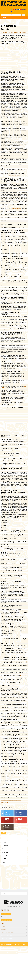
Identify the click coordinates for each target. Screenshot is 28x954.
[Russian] (11, 11)
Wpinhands (24, 944)
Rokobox (6, 852)
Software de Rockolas (14, 935)
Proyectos (24, 32)
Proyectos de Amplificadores (14, 932)
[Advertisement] (14, 57)
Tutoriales (14, 929)
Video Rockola (8, 944)
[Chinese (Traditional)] (13, 9)
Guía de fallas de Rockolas (16, 32)
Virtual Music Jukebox (9, 849)
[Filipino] (17, 9)
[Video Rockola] (14, 5)
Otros (5, 858)
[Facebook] (5, 910)
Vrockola (6, 845)
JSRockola (6, 855)
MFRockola (6, 842)
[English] (15, 9)
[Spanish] (13, 11)
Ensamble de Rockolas (5, 32)
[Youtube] (8, 910)
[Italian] (23, 9)
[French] (19, 9)
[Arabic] (11, 9)
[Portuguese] (25, 9)
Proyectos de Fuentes (14, 938)
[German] (21, 9)
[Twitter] (2, 910)
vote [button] (4, 862)
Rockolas (14, 926)
